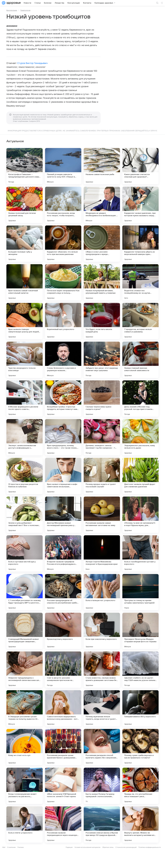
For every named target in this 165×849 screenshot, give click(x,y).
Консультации (11, 10)
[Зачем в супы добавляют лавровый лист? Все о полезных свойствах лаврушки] (24, 515)
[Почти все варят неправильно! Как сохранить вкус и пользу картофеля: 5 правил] (63, 282)
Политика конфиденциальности (149, 847)
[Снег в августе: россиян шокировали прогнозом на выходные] (63, 669)
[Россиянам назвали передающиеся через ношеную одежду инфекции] (63, 824)
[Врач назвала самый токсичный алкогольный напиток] (24, 282)
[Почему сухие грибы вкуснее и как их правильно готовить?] (140, 747)
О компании (11, 847)
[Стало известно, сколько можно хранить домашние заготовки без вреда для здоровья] (102, 669)
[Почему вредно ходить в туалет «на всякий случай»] (102, 476)
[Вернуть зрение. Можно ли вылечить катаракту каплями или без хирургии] (140, 824)
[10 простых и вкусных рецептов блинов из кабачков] (24, 476)
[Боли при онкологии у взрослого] (102, 631)
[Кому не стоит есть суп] (24, 747)
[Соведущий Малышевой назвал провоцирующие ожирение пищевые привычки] (24, 631)
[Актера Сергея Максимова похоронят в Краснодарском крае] (102, 553)
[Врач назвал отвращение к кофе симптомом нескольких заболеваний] (63, 476)
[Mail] (3, 3)
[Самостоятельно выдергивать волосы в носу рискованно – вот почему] (63, 708)
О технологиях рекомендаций (125, 847)
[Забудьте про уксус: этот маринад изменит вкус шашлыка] (102, 360)
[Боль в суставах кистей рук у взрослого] (24, 553)
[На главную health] (13, 3)
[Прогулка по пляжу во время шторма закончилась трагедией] (140, 592)
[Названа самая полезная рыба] (102, 166)
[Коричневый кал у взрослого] (63, 321)
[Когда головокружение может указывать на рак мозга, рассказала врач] (24, 786)
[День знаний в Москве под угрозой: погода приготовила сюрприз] (140, 398)
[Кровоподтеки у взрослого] (63, 631)
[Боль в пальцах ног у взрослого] (102, 592)
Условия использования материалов (87, 847)
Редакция (69, 847)
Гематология (25, 10)
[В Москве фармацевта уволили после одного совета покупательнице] (24, 398)
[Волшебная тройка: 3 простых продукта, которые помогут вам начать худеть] (63, 398)
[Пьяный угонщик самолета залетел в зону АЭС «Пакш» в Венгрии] (63, 166)
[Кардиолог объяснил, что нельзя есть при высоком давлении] (63, 243)
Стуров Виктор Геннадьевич (32, 63)
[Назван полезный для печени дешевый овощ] (24, 205)
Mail (3, 847)
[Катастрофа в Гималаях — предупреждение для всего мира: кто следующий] (24, 166)
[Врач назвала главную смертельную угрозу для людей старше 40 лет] (24, 321)
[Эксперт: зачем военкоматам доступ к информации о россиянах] (24, 437)
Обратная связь (108, 847)
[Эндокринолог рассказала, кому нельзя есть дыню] (140, 437)
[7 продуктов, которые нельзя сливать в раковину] (140, 321)
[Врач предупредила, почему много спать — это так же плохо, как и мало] (63, 437)
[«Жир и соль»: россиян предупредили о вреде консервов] (102, 243)
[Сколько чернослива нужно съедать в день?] (102, 398)
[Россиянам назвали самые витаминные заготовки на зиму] (102, 515)
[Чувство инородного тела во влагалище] (24, 360)
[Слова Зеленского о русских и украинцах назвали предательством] (63, 360)
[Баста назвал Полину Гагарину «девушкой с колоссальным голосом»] (102, 786)
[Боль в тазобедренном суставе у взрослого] (140, 553)
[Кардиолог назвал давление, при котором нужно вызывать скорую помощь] (140, 205)
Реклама (21, 847)
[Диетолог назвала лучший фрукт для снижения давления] (140, 476)
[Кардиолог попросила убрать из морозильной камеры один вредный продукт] (140, 243)
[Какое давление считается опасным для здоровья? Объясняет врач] (140, 166)
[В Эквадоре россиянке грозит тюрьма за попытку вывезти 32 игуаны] (24, 708)
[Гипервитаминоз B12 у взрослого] (140, 708)
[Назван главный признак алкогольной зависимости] (140, 360)
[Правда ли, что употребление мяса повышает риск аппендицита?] (140, 786)
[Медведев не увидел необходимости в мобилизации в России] (102, 205)
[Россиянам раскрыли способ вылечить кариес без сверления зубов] (102, 747)
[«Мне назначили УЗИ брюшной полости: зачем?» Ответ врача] (63, 786)
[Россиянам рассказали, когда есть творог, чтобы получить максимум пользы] (63, 205)
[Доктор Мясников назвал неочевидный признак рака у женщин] (63, 515)
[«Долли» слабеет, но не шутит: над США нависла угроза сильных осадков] (140, 669)
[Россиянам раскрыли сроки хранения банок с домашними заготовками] (63, 747)
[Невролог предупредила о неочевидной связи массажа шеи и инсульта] (24, 669)
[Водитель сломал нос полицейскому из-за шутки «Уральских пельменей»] (140, 282)
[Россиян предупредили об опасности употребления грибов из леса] (63, 592)
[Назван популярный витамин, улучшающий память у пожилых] (102, 282)
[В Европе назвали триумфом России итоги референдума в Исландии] (63, 553)
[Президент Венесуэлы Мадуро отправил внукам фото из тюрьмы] (140, 631)
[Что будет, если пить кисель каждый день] (102, 321)
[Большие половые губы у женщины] (24, 243)
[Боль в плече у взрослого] (24, 824)
